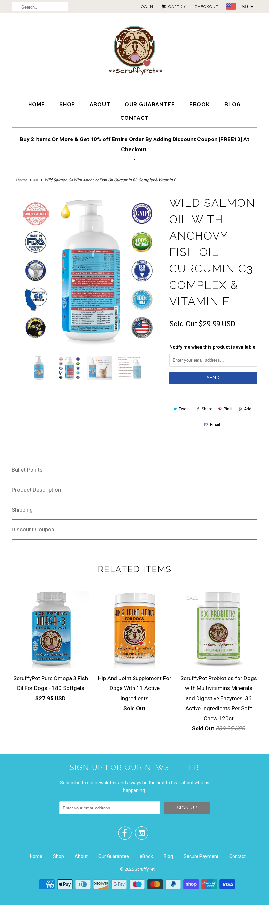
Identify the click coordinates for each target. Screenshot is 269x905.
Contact (134, 118)
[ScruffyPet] (134, 54)
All (35, 180)
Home (36, 104)
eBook (146, 856)
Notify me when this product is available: (213, 347)
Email (215, 424)
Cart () (177, 6)
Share (207, 409)
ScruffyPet (145, 869)
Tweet (184, 409)
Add (247, 409)
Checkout (206, 6)
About (100, 104)
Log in (145, 6)
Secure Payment (201, 856)
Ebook (199, 104)
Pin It (228, 409)
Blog (232, 104)
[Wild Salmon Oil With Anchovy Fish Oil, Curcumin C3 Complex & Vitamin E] (87, 270)
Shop (67, 104)
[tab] (134, 470)
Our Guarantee (150, 104)
